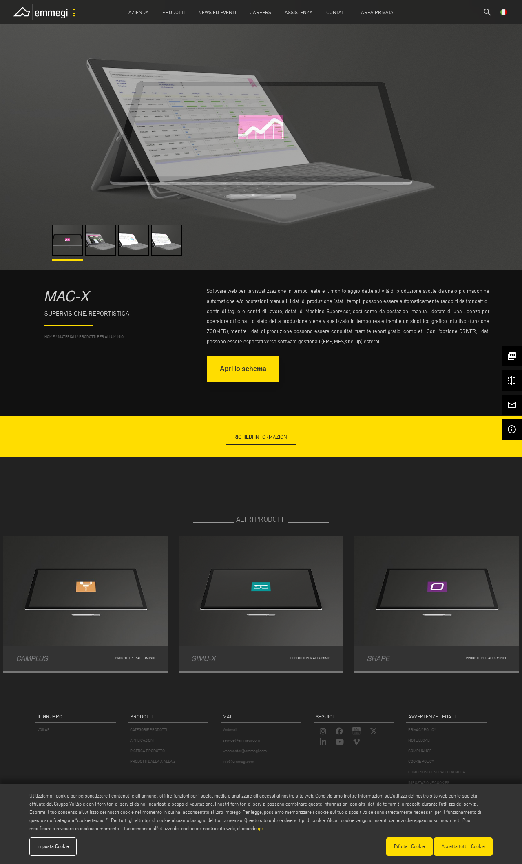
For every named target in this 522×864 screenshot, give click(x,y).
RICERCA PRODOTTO (147, 751)
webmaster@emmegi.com (245, 751)
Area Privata (377, 12)
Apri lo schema (243, 368)
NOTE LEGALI (419, 740)
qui (261, 828)
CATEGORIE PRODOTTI (148, 729)
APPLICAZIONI (142, 740)
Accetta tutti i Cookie (463, 846)
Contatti (336, 12)
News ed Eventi (217, 12)
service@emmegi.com (241, 740)
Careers (260, 12)
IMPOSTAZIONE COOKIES (428, 782)
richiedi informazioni (261, 437)
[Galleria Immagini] (68, 253)
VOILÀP (44, 729)
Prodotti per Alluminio (101, 336)
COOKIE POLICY (421, 761)
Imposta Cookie (53, 846)
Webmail (230, 729)
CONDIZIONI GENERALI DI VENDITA (436, 772)
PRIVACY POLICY (422, 729)
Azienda (138, 12)
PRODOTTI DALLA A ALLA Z (152, 761)
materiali (67, 336)
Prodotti (173, 12)
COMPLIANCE (419, 751)
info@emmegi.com (238, 761)
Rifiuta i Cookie (409, 846)
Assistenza (299, 12)
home (49, 336)
